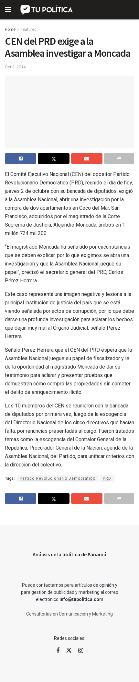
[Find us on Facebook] (57, 650)
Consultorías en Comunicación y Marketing (69, 614)
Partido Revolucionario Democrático (57, 478)
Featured (29, 29)
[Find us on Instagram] (80, 650)
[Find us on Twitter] (69, 650)
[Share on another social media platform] (119, 158)
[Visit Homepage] (47, 9)
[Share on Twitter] (53, 158)
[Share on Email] (86, 158)
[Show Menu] (8, 9)
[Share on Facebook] (20, 158)
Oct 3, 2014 (15, 67)
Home (10, 29)
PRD (107, 478)
